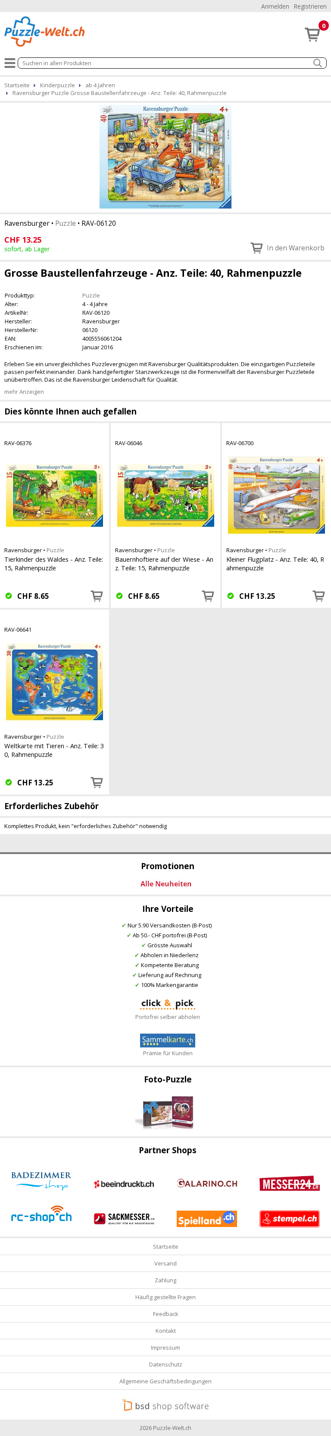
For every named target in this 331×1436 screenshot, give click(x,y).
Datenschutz (165, 1364)
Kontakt (166, 1331)
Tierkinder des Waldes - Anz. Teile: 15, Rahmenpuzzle (53, 563)
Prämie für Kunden (168, 1053)
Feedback (165, 1314)
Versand (165, 1263)
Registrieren (310, 6)
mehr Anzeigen (24, 391)
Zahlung (165, 1280)
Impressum (165, 1347)
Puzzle (65, 223)
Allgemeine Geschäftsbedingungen (165, 1381)
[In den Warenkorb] (97, 596)
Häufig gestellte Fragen (165, 1297)
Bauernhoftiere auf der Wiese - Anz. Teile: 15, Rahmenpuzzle (164, 563)
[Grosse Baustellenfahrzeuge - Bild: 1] (165, 157)
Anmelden (275, 6)
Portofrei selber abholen (167, 1017)
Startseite (165, 1246)
